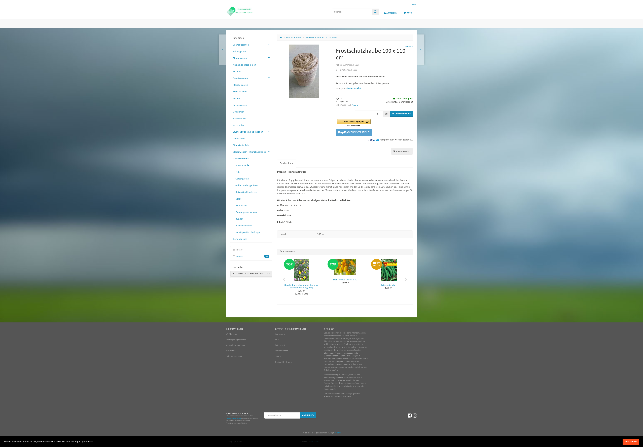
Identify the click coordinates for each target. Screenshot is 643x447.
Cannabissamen (241, 44)
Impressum (280, 334)
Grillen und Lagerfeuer (246, 185)
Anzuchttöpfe (242, 165)
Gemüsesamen (240, 78)
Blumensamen (240, 58)
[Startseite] (281, 37)
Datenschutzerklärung (233, 418)
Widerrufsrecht (281, 350)
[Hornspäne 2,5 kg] (222, 49)
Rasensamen (239, 118)
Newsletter (230, 350)
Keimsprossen (240, 104)
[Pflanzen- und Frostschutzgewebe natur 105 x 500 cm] (420, 49)
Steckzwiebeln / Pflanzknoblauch (249, 151)
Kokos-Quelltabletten (246, 192)
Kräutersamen (240, 91)
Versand (355, 105)
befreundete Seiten (234, 356)
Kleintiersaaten (240, 84)
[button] (354, 123)
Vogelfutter (238, 125)
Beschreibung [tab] (286, 163)
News (413, 4)
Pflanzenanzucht (243, 225)
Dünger (239, 218)
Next (406, 279)
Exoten (236, 98)
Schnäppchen (239, 51)
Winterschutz (241, 205)
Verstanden (631, 441)
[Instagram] (415, 416)
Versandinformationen (235, 345)
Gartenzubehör (354, 88)
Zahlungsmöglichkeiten (236, 339)
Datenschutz (280, 345)
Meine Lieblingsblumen (244, 64)
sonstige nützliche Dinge (247, 232)
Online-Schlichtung (283, 362)
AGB (277, 339)
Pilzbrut (237, 71)
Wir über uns (231, 334)
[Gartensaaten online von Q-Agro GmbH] (256, 11)
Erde (237, 171)
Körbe (238, 198)
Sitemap (278, 356)
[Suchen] (375, 11)
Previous (284, 279)
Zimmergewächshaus (246, 212)
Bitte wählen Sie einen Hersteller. (251, 273)
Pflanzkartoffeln (241, 145)
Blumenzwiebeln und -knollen (248, 131)
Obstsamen (238, 111)
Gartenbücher (240, 238)
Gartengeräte (242, 178)
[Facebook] (410, 416)
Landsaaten (239, 138)
